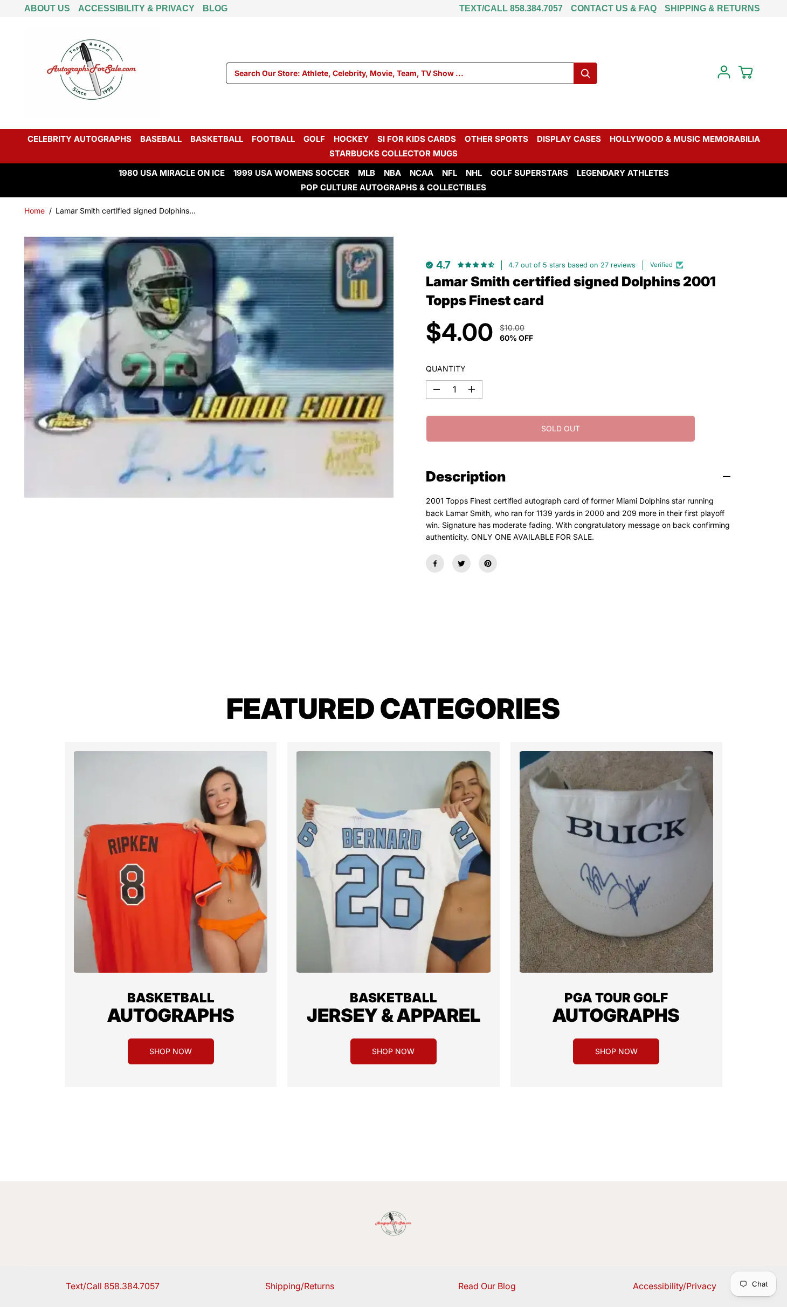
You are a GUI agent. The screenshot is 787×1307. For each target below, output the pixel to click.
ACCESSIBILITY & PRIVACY (136, 8)
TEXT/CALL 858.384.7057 (511, 8)
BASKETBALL (216, 139)
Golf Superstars (529, 173)
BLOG (215, 8)
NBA (392, 173)
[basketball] (170, 862)
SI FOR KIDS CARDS (416, 139)
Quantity (446, 368)
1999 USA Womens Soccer (291, 173)
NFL (449, 173)
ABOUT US (47, 8)
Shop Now (170, 1051)
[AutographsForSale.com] (91, 73)
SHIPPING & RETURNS (712, 8)
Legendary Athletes (623, 173)
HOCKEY (351, 139)
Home (34, 210)
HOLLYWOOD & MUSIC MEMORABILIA (685, 139)
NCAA (421, 173)
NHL (474, 173)
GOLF (314, 139)
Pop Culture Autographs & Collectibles (393, 187)
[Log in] (724, 72)
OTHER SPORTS (496, 139)
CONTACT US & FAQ (614, 8)
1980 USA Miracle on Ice (172, 173)
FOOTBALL (273, 139)
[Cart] (745, 72)
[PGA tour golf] (616, 862)
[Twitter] (461, 563)
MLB (366, 173)
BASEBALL (161, 139)
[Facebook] (435, 563)
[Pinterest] (488, 563)
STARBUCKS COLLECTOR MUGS (393, 153)
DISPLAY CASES (569, 139)
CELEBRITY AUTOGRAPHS (79, 139)
